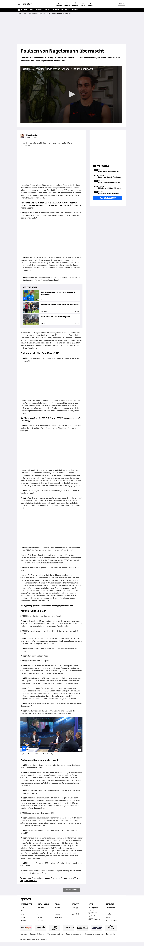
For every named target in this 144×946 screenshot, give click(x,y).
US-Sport (23, 917)
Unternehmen (110, 908)
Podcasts (57, 914)
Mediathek (57, 908)
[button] (71, 94)
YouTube (40, 920)
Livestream (58, 911)
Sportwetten (92, 916)
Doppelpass (58, 917)
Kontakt (108, 914)
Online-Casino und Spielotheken (94, 912)
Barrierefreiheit (111, 934)
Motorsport (24, 911)
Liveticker (75, 911)
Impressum (24, 934)
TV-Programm (93, 908)
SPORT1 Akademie (94, 919)
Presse (108, 917)
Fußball (22, 908)
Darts (22, 914)
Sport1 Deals (75, 914)
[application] (71, 94)
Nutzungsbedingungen (73, 934)
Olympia (23, 920)
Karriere (108, 911)
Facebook (41, 908)
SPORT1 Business (111, 920)
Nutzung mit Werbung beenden (93, 934)
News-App (75, 908)
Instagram (41, 911)
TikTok (40, 917)
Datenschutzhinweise (37, 934)
